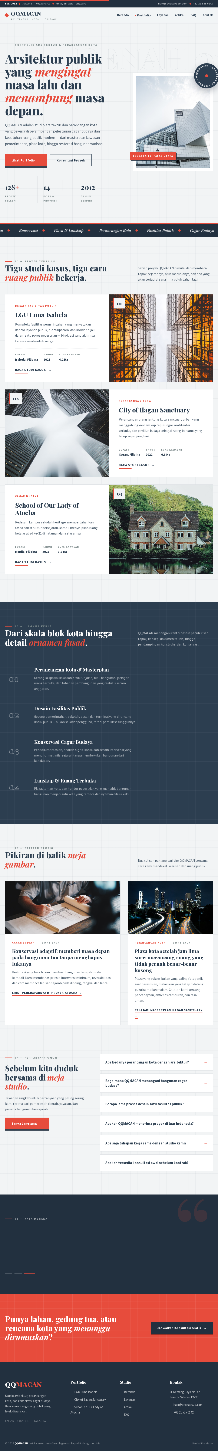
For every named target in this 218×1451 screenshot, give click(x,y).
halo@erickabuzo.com (188, 1405)
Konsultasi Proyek (71, 160)
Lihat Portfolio (25, 160)
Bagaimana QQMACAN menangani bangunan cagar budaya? (156, 1083)
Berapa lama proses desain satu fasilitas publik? (156, 1104)
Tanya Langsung (26, 1123)
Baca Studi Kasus (33, 370)
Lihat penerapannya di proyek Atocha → (47, 993)
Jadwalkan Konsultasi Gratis (182, 1328)
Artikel (179, 15)
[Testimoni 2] (22, 1273)
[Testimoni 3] (31, 1273)
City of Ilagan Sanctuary (90, 1400)
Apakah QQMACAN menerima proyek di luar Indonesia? (156, 1123)
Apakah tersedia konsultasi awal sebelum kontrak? (156, 1162)
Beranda (123, 15)
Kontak (207, 15)
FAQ (193, 15)
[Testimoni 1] (10, 1273)
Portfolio (144, 15)
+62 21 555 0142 (184, 1412)
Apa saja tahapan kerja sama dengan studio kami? (156, 1143)
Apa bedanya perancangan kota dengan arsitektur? (156, 1062)
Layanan (163, 15)
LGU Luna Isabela (85, 1392)
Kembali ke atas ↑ (202, 1443)
